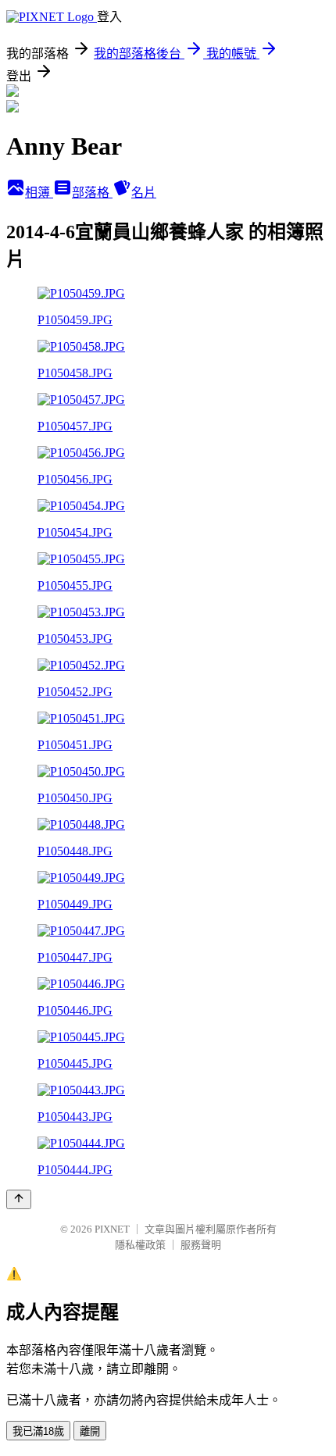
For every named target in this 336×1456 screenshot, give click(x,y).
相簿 (39, 192)
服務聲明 (201, 1245)
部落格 (92, 192)
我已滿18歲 (38, 1431)
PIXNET (112, 1229)
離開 (90, 1431)
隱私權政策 (140, 1245)
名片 (143, 192)
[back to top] (18, 1199)
